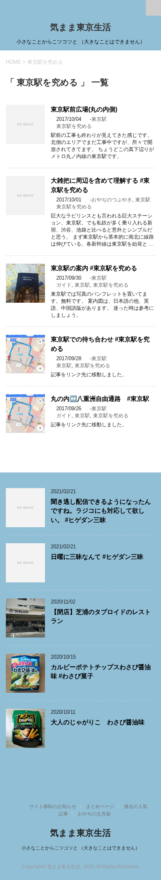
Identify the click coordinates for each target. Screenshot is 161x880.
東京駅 (99, 119)
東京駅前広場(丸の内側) (84, 109)
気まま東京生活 (80, 27)
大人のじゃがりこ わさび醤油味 (98, 722)
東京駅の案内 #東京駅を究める (94, 268)
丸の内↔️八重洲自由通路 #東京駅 (100, 398)
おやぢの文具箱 (94, 814)
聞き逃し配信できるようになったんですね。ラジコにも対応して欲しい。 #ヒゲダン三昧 (101, 510)
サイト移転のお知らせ (52, 806)
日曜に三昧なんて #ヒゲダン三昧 (97, 556)
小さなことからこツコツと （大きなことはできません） (80, 848)
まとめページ (100, 806)
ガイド (64, 285)
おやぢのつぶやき (111, 200)
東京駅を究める (74, 126)
